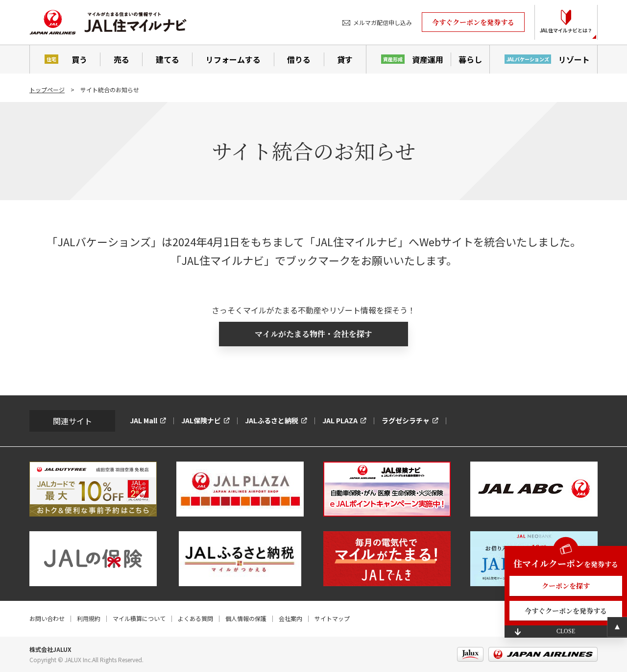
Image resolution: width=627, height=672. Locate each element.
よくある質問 (195, 618)
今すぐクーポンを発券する (473, 22)
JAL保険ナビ (201, 420)
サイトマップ (332, 618)
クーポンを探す (566, 586)
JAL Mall (143, 420)
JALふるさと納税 (271, 420)
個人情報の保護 (245, 618)
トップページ (47, 89)
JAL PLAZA (340, 420)
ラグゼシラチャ (406, 420)
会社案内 (290, 618)
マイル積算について (139, 618)
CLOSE (565, 631)
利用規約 (88, 618)
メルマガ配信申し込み (382, 22)
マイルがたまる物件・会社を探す (313, 333)
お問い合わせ (47, 618)
